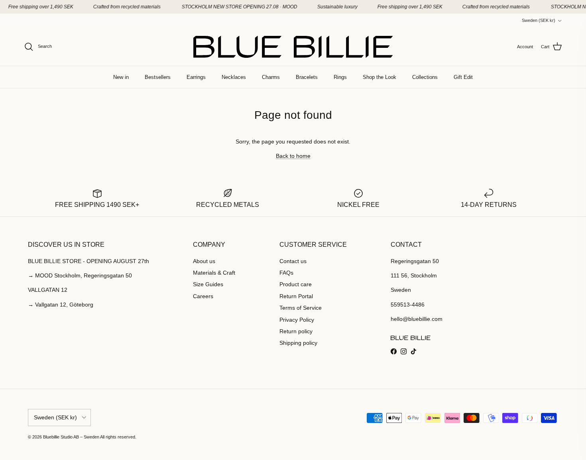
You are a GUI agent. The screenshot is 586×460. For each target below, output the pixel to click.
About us (204, 261)
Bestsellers (158, 77)
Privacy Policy (296, 319)
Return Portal (296, 296)
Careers (203, 296)
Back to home (293, 156)
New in (121, 77)
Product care (295, 284)
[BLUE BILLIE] (293, 47)
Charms (271, 77)
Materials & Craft (214, 272)
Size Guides (208, 284)
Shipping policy (298, 343)
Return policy (296, 331)
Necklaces (234, 77)
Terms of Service (300, 308)
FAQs (286, 272)
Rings (340, 77)
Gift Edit (463, 77)
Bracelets (307, 77)
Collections (425, 77)
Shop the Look (379, 77)
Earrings (196, 77)
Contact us (293, 261)
